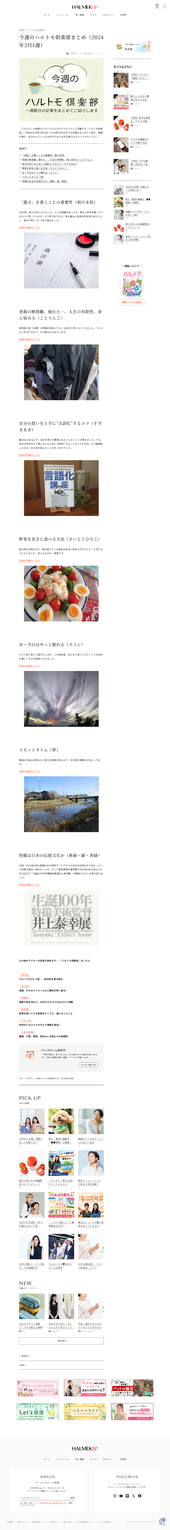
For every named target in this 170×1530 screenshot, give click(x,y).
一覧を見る (61, 1340)
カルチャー (108, 14)
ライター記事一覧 (88, 1065)
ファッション (62, 14)
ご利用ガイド (54, 1522)
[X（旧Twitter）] (133, 1496)
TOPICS (29, 1078)
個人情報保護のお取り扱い (58, 1503)
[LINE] (127, 1496)
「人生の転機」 (27, 1032)
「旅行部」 (25, 974)
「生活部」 (25, 1009)
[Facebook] (139, 1496)
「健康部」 (25, 997)
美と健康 (79, 14)
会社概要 (10, 1522)
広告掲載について (38, 1522)
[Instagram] (114, 1496)
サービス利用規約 (103, 1522)
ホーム (47, 14)
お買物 (123, 14)
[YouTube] (121, 1496)
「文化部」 (25, 986)
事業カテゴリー (22, 1522)
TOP (21, 1078)
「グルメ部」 (26, 1020)
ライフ (93, 14)
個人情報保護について (85, 1522)
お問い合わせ (68, 1522)
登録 (72, 1497)
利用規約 (43, 1503)
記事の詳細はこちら (29, 227)
